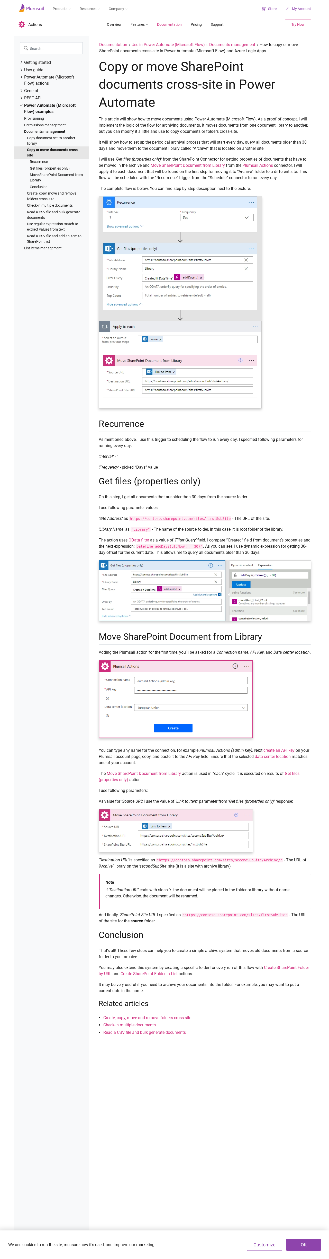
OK (304, 1244)
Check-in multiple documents (50, 205)
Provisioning (34, 118)
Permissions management (45, 125)
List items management (43, 248)
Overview (114, 24)
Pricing (196, 24)
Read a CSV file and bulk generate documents (53, 215)
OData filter (139, 540)
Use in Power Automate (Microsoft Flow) (168, 44)
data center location (273, 756)
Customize (264, 1244)
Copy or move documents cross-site (53, 152)
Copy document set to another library (51, 140)
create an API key (279, 750)
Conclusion (39, 187)
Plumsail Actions (257, 165)
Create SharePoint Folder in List (149, 973)
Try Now (298, 24)
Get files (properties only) (50, 168)
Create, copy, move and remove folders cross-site (51, 196)
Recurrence (39, 162)
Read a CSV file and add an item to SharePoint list (54, 238)
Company (116, 9)
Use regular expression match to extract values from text (52, 226)
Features (138, 24)
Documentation (169, 24)
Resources (88, 9)
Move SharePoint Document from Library (56, 177)
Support (217, 24)
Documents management (44, 131)
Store (272, 9)
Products (60, 9)
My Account (301, 9)
